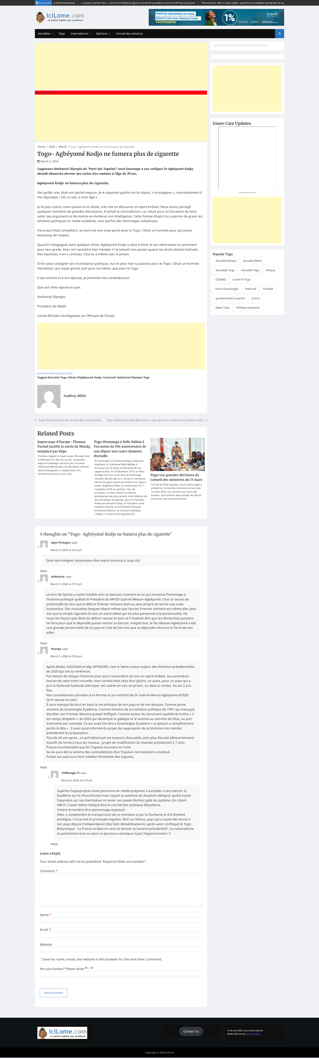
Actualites (44, 33)
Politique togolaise (248, 307)
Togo (62, 33)
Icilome (170, 1052)
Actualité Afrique (225, 261)
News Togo (222, 307)
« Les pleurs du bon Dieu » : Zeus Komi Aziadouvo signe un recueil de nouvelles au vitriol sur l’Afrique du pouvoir (124, 2)
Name (45, 915)
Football (268, 289)
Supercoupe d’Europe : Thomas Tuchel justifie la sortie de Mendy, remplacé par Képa (63, 446)
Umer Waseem (253, 1033)
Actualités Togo (225, 270)
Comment (48, 871)
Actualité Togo (57, 377)
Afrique (270, 270)
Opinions (101, 33)
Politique (60, 373)
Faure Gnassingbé (226, 289)
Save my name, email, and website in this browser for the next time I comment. (102, 959)
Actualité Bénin (252, 261)
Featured (109, 377)
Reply (43, 571)
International (79, 33)
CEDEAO (220, 279)
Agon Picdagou (61, 542)
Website (46, 944)
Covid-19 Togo (241, 279)
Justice (256, 298)
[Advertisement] (121, 66)
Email (45, 929)
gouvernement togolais (230, 298)
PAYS (52, 373)
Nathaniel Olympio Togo (133, 377)
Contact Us (191, 1031)
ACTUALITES (43, 373)
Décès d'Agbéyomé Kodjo (85, 377)
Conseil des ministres (129, 33)
